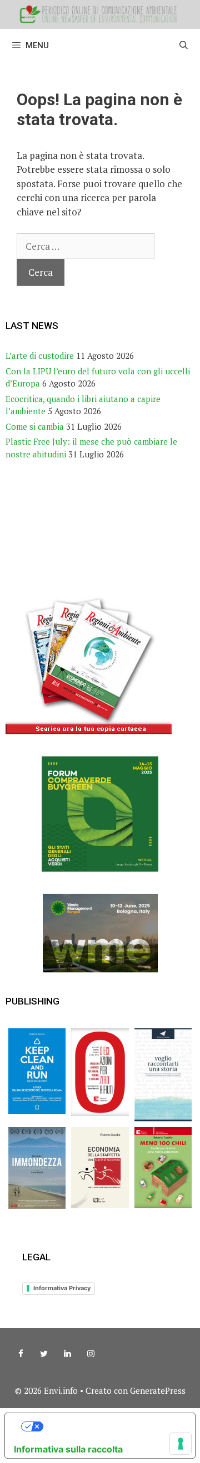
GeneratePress (158, 1390)
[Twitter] (43, 1353)
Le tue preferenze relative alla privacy (111, 1426)
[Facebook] (20, 1353)
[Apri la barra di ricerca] (183, 45)
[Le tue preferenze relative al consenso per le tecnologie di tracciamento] (180, 1443)
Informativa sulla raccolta (68, 1449)
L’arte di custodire (40, 355)
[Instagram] (90, 1353)
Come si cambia (35, 426)
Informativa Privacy (62, 1288)
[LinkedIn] (67, 1353)
